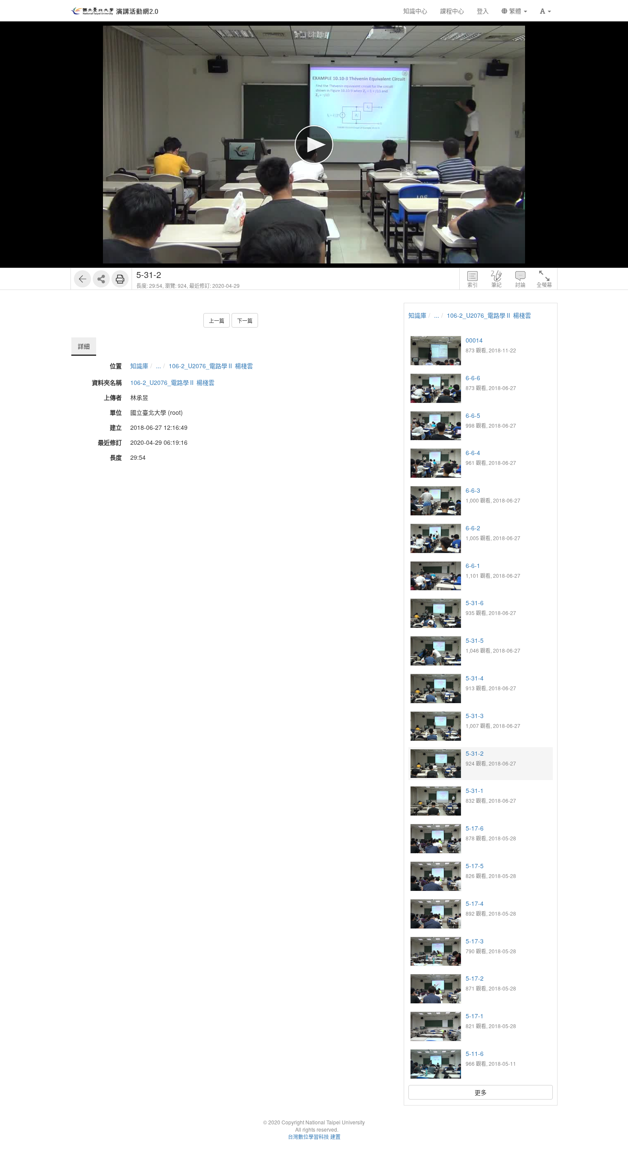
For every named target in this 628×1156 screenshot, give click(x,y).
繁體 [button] (515, 10)
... (158, 365)
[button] (546, 10)
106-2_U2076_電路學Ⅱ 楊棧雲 (211, 365)
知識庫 (139, 365)
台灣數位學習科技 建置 (314, 1136)
